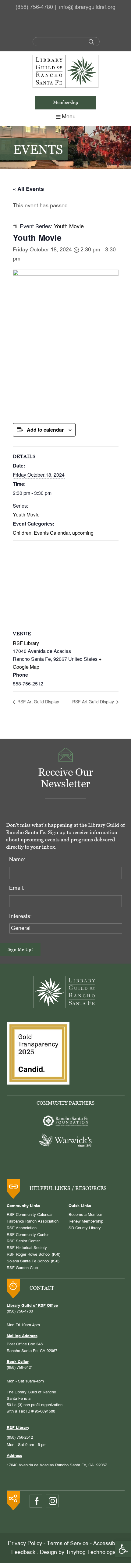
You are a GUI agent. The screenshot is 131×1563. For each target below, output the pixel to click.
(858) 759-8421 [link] (20, 1368)
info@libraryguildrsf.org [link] (87, 7)
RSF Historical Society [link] (27, 1248)
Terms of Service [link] (67, 1543)
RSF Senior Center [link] (23, 1241)
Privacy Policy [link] (25, 1543)
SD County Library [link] (85, 1228)
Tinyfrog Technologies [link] (93, 1552)
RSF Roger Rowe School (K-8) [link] (33, 1255)
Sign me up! (20, 949)
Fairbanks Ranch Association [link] (32, 1221)
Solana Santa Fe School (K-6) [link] (33, 1261)
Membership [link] (65, 102)
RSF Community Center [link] (28, 1235)
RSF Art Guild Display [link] (37, 702)
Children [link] (22, 532)
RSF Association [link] (22, 1228)
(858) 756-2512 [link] (20, 1438)
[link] (123, 1549)
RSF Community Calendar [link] (30, 1215)
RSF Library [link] (26, 643)
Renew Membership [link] (86, 1221)
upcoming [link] (83, 532)
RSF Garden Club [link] (22, 1268)
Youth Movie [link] (26, 514)
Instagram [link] (52, 1501)
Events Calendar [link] (52, 532)
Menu (69, 116)
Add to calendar (45, 429)
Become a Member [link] (85, 1215)
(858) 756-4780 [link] (34, 7)
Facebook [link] (36, 1501)
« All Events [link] (28, 189)
